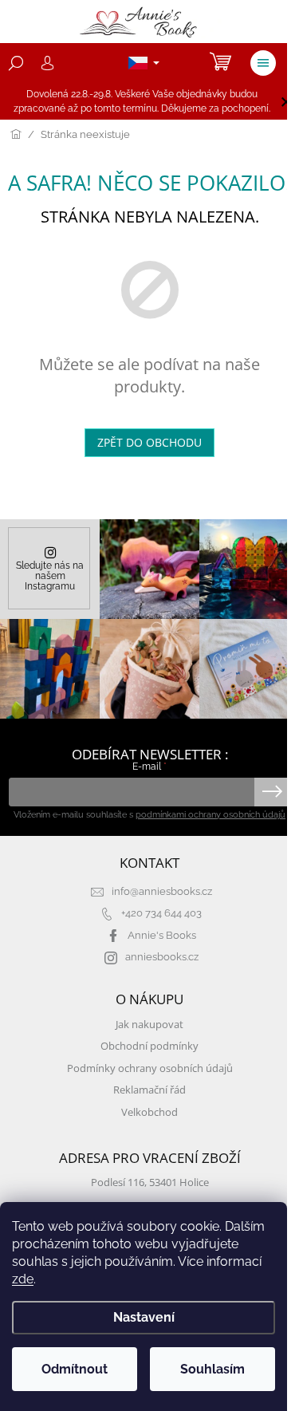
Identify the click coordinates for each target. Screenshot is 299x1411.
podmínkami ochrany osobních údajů (210, 814)
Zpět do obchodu (149, 442)
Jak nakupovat (149, 1024)
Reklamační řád (149, 1090)
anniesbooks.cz (162, 957)
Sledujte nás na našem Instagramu (50, 576)
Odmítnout (74, 1369)
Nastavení (144, 1317)
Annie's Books (162, 935)
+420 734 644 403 (161, 913)
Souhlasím (212, 1369)
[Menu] (263, 63)
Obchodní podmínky (149, 1046)
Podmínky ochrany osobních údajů (150, 1068)
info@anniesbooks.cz (162, 891)
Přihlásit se (272, 792)
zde (22, 1279)
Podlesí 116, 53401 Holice (150, 1182)
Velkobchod (149, 1112)
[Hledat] (16, 63)
